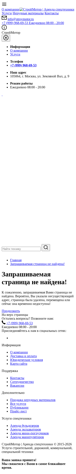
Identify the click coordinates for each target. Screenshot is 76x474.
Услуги (7, 13)
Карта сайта (18, 363)
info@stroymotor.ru (21, 19)
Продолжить (11, 311)
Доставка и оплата (23, 356)
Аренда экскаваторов (25, 429)
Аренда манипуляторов (27, 437)
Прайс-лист (18, 411)
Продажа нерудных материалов (33, 400)
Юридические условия (26, 360)
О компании (10, 9)
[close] (6, 38)
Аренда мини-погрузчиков (29, 433)
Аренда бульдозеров (24, 425)
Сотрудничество (22, 382)
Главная (16, 260)
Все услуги (18, 403)
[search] (46, 247)
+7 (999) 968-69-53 (33, 23)
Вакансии (17, 385)
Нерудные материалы (28, 13)
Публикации (19, 407)
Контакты (52, 13)
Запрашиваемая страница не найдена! (37, 264)
